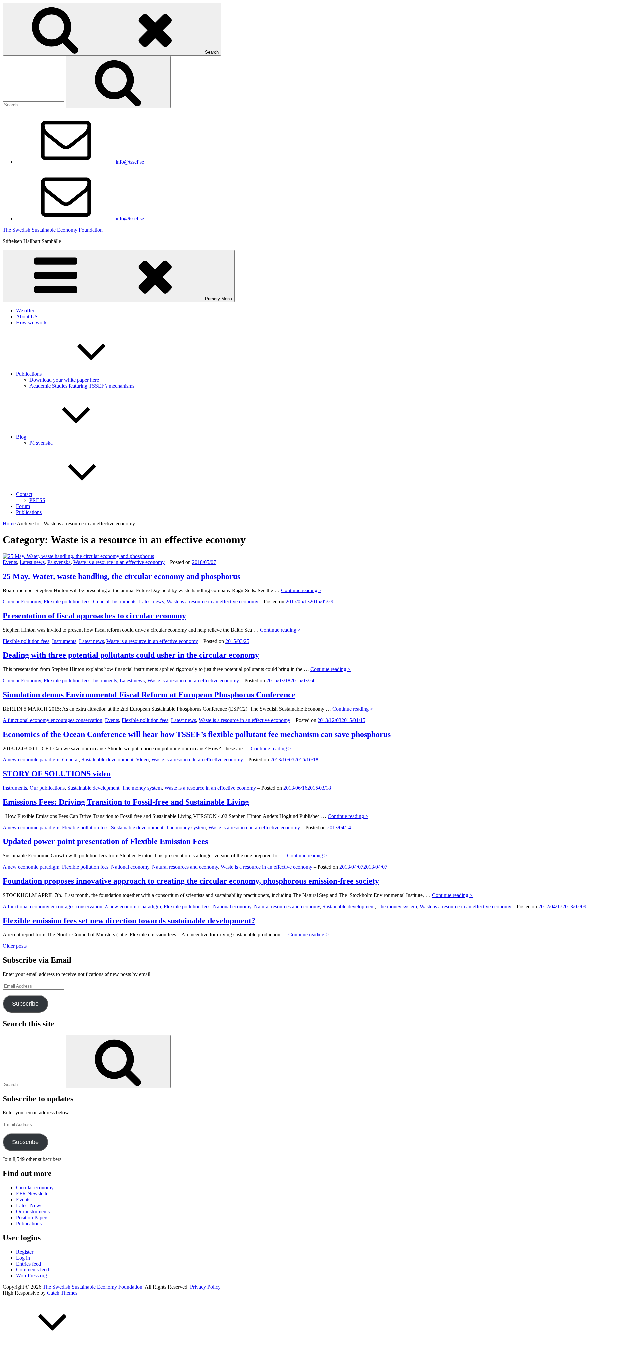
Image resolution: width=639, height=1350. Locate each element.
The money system (142, 788)
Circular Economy (22, 601)
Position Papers (32, 1217)
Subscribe (25, 1003)
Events (10, 562)
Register (24, 1252)
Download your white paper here (64, 380)
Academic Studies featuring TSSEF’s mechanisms (81, 386)
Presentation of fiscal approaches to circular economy (94, 615)
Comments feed (32, 1269)
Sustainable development (107, 759)
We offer (25, 310)
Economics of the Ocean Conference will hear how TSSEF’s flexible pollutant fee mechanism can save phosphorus (197, 734)
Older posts (15, 946)
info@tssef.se (130, 162)
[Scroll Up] (53, 1344)
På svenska (41, 443)
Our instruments (33, 1211)
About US (27, 316)
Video (142, 759)
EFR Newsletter (33, 1193)
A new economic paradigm (31, 759)
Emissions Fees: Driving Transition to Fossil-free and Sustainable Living (126, 802)
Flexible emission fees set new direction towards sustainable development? (129, 920)
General (101, 601)
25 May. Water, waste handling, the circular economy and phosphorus (121, 576)
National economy (130, 867)
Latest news (32, 562)
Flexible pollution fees (67, 601)
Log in (23, 1258)
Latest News (29, 1205)
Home (10, 523)
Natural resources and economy (185, 867)
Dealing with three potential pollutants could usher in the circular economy (131, 655)
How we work (31, 322)
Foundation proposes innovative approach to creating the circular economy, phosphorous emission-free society (191, 881)
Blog (21, 437)
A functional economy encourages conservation (52, 720)
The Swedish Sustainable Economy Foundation (53, 230)
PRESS (37, 500)
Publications (29, 374)
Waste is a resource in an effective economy (119, 562)
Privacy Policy (205, 1287)
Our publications (47, 788)
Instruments (124, 601)
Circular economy (35, 1187)
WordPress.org (31, 1275)
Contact (24, 494)
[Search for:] (34, 104)
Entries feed (28, 1263)
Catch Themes (62, 1293)
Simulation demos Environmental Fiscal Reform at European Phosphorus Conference (149, 694)
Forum (23, 506)
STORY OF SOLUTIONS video (57, 773)
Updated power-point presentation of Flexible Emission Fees (105, 841)
